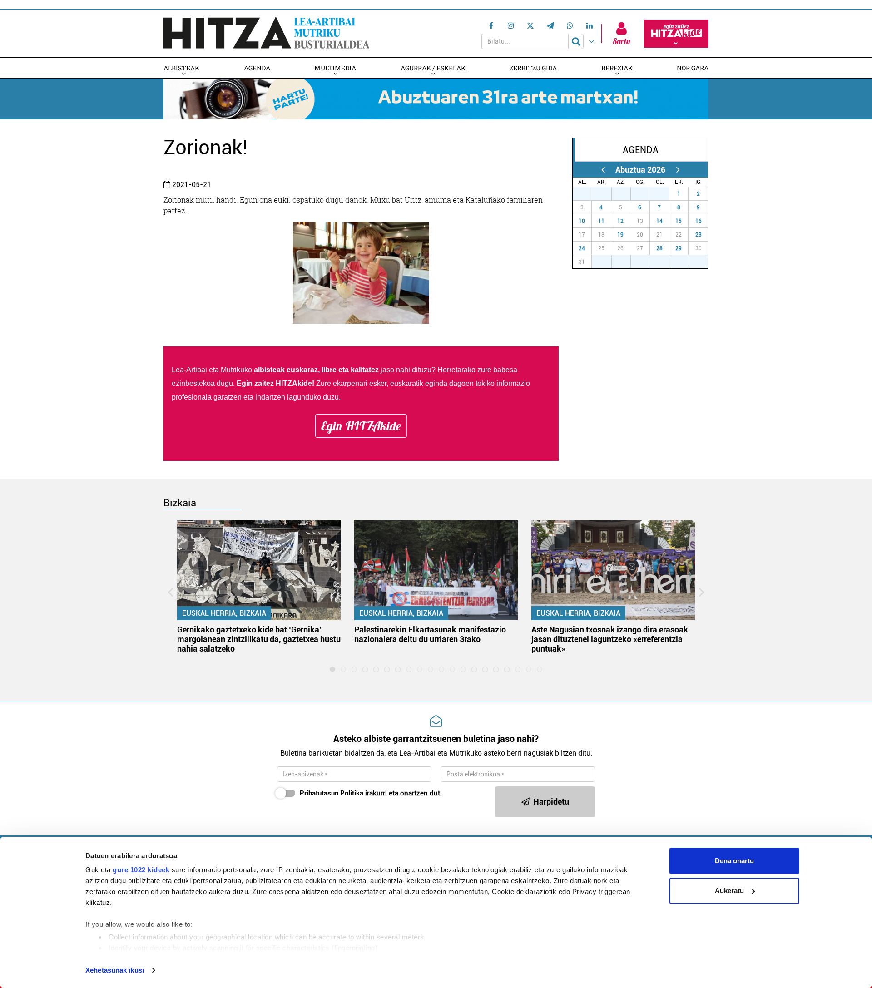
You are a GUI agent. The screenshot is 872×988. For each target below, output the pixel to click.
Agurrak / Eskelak (433, 68)
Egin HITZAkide (361, 426)
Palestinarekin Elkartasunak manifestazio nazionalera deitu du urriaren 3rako (430, 634)
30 (645, 194)
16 (698, 221)
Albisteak (181, 68)
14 (659, 221)
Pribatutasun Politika (331, 793)
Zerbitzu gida (533, 68)
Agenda (257, 68)
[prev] (603, 169)
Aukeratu (729, 890)
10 (582, 221)
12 (620, 221)
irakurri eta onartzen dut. (371, 793)
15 (678, 221)
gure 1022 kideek (141, 870)
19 (620, 235)
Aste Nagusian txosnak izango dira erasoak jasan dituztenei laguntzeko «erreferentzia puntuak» (609, 639)
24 (582, 248)
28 (659, 248)
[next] (678, 169)
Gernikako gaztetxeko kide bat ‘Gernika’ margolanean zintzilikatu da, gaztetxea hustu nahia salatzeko (259, 639)
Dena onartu (734, 860)
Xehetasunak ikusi (114, 970)
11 (601, 221)
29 (678, 248)
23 (698, 235)
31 (664, 194)
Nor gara (692, 68)
